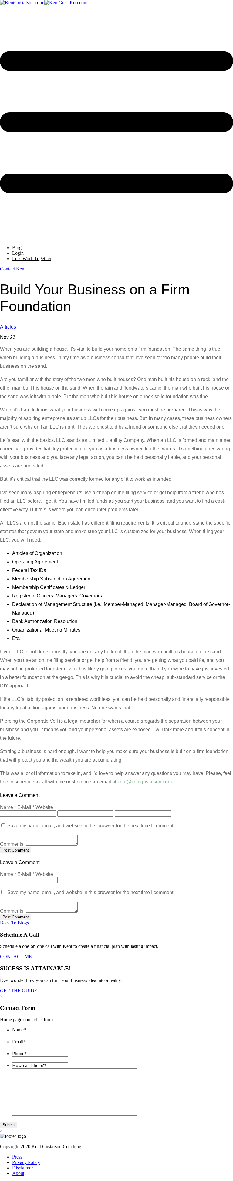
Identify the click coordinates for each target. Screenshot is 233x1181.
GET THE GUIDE (18, 990)
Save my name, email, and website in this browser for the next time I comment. (90, 825)
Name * (8, 807)
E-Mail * (25, 807)
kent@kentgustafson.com (144, 781)
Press (17, 1156)
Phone (19, 1053)
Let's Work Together (31, 258)
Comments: (12, 844)
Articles (8, 326)
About (18, 1173)
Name (19, 1029)
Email (19, 1041)
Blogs (17, 247)
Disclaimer (22, 1167)
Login (18, 253)
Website (44, 807)
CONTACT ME (16, 956)
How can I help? (29, 1065)
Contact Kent (12, 268)
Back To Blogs (14, 922)
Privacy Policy (26, 1162)
